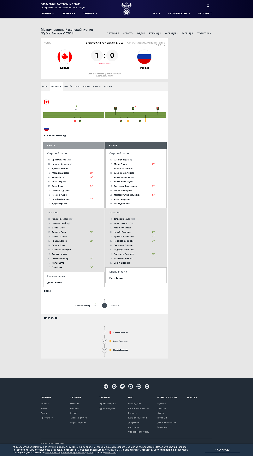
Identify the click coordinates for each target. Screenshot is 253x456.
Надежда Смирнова (124, 241)
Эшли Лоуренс (59, 182)
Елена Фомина (116, 278)
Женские (74, 408)
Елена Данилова (122, 204)
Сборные (67, 13)
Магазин (203, 13)
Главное (46, 13)
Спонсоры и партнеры (138, 432)
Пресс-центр (47, 418)
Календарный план (137, 418)
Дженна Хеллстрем (61, 250)
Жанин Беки (58, 177)
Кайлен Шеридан (62, 219)
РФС (155, 13)
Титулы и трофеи (78, 422)
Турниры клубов (107, 408)
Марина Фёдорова (123, 190)
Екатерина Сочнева (123, 245)
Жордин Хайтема (60, 173)
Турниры (88, 13)
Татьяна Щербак (124, 219)
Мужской (161, 404)
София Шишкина (122, 263)
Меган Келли (58, 263)
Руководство (134, 404)
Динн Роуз (57, 267)
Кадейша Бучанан (61, 199)
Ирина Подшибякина (124, 236)
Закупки (192, 397)
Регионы (132, 413)
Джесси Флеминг (60, 168)
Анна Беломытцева (123, 182)
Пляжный (162, 418)
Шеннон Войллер (60, 258)
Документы (134, 422)
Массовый (162, 427)
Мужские (74, 404)
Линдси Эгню (58, 245)
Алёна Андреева (122, 199)
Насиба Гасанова (122, 232)
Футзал (73, 413)
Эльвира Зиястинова (124, 173)
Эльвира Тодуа (123, 160)
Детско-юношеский (166, 422)
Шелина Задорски (61, 190)
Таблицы (187, 33)
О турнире (113, 33)
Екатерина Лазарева (124, 254)
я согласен (222, 450)
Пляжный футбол (78, 418)
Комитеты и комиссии (138, 408)
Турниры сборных (107, 404)
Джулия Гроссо (59, 204)
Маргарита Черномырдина (127, 195)
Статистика (204, 33)
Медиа (141, 33)
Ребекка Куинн (59, 195)
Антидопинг (134, 427)
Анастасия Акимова (124, 168)
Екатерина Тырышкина (125, 186)
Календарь (171, 33)
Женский (161, 408)
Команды (155, 33)
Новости (128, 33)
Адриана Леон (59, 232)
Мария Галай (120, 164)
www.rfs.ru (110, 449)
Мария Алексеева (122, 228)
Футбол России (177, 13)
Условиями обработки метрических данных (69, 452)
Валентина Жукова (123, 258)
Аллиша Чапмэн (59, 254)
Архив (44, 413)
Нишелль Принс (59, 241)
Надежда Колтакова (124, 250)
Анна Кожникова (124, 177)
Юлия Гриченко (124, 223)
